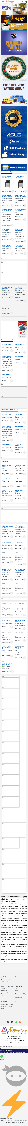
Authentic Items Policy (20, 994)
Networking (4, 603)
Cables (16, 632)
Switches (22, 646)
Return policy (4, 992)
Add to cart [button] (12, 191)
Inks (3, 525)
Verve (16, 976)
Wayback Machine (22, 1120)
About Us (3, 976)
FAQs (16, 988)
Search (19, 1)
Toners (3, 552)
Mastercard (18, 978)
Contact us (4, 978)
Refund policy (4, 994)
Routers (9, 603)
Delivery (3, 988)
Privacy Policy (4, 981)
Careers (17, 990)
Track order (4, 990)
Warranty (17, 992)
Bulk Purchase (4, 995)
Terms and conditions (6, 979)
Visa (16, 979)
